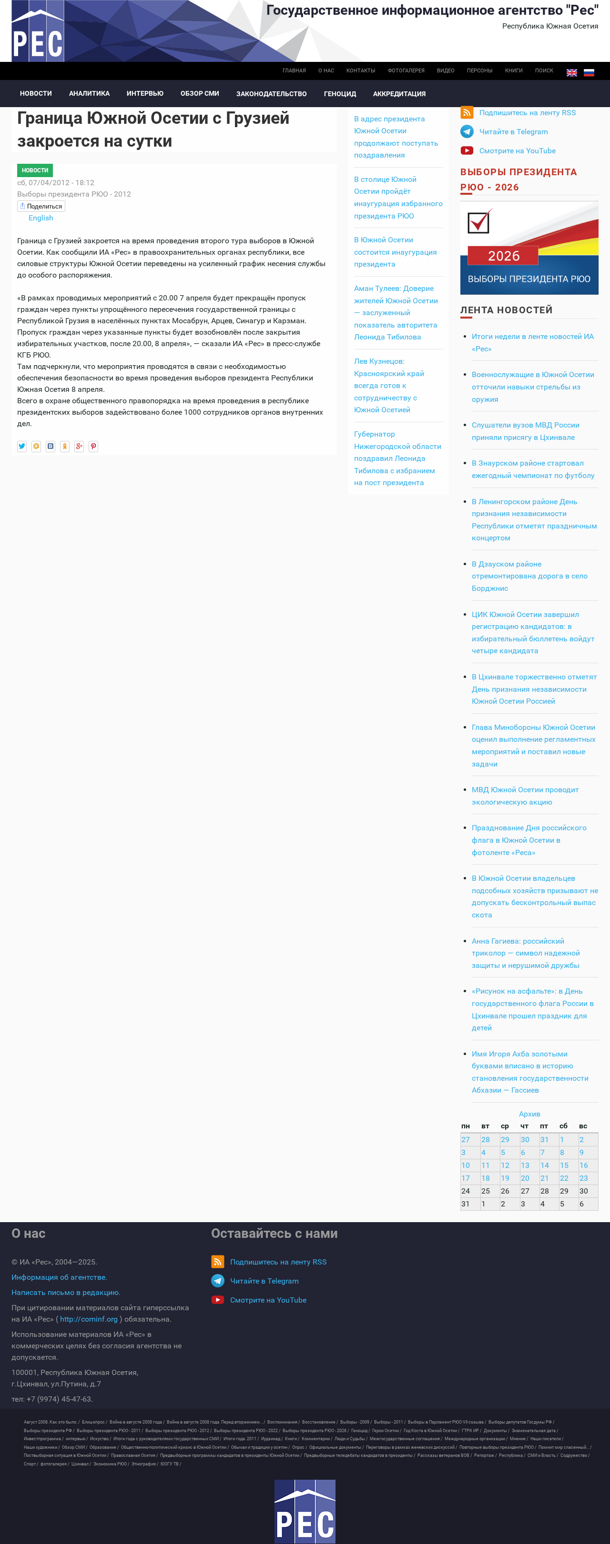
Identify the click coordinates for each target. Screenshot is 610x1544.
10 (465, 1165)
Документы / (497, 1430)
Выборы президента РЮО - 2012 (74, 194)
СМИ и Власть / (543, 1455)
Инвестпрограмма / (44, 1438)
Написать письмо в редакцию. (66, 1292)
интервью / (77, 1438)
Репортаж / (485, 1455)
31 (544, 1139)
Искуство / (101, 1438)
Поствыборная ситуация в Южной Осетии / (66, 1455)
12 (505, 1165)
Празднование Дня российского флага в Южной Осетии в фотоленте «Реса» (529, 840)
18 (485, 1178)
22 (564, 1178)
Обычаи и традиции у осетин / (260, 1447)
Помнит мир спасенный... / (565, 1447)
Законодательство (271, 94)
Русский (589, 73)
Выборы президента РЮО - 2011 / (110, 1430)
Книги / (292, 1438)
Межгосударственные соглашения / (406, 1438)
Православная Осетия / (134, 1455)
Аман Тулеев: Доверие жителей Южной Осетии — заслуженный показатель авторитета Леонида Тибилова (396, 312)
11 (485, 1165)
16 (584, 1165)
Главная (294, 71)
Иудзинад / (272, 1438)
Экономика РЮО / (111, 1464)
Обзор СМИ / (75, 1447)
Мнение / (519, 1438)
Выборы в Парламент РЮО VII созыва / (447, 1422)
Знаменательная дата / (535, 1430)
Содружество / (575, 1455)
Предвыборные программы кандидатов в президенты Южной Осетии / (231, 1455)
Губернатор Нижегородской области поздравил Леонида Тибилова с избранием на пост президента (397, 458)
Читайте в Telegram (513, 131)
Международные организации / (476, 1438)
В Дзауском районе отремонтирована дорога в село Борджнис (530, 576)
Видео (446, 71)
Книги (514, 71)
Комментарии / (317, 1438)
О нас (326, 71)
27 (465, 1139)
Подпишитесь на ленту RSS (527, 112)
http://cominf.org (89, 1319)
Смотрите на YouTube (517, 150)
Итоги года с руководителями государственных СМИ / (167, 1438)
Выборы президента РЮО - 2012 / (178, 1430)
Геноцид (340, 94)
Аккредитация (399, 94)
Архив (529, 1113)
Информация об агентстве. (59, 1277)
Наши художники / (42, 1447)
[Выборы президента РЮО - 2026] (529, 247)
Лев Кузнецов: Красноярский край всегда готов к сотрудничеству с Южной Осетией (389, 385)
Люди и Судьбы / (351, 1438)
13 (525, 1165)
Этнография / (145, 1464)
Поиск (544, 71)
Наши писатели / (547, 1438)
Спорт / (31, 1464)
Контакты (361, 71)
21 (544, 1178)
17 (465, 1178)
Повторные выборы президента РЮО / (498, 1447)
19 (505, 1178)
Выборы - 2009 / (356, 1422)
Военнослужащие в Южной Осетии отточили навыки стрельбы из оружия (533, 386)
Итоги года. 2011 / (241, 1438)
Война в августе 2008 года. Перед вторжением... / (216, 1422)
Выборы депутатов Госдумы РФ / (521, 1422)
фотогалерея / (55, 1464)
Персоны (480, 71)
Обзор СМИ (200, 93)
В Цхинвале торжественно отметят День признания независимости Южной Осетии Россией (534, 689)
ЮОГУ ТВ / (171, 1464)
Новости (36, 93)
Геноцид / (360, 1430)
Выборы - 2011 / (390, 1422)
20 (525, 1178)
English (572, 73)
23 (584, 1178)
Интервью (145, 93)
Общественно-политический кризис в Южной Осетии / (175, 1447)
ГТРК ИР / (472, 1430)
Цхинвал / (81, 1464)
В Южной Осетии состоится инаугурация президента (395, 252)
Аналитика (89, 93)
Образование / (104, 1447)
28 (485, 1139)
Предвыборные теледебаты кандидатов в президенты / (360, 1455)
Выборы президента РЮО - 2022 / (247, 1430)
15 (564, 1165)
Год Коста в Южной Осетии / (432, 1430)
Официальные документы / (336, 1447)
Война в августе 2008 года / (137, 1422)
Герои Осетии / (387, 1430)
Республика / (512, 1455)
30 (525, 1139)
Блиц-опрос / (95, 1422)
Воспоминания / (283, 1422)
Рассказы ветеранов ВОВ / (444, 1455)
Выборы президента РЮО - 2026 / (316, 1430)
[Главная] (305, 1512)
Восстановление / (320, 1422)
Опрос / (299, 1447)
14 (544, 1165)
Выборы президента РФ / (49, 1430)
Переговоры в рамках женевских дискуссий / (412, 1447)
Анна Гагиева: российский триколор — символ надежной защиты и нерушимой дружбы (526, 953)
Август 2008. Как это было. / (52, 1422)
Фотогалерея (406, 71)
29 (505, 1139)
